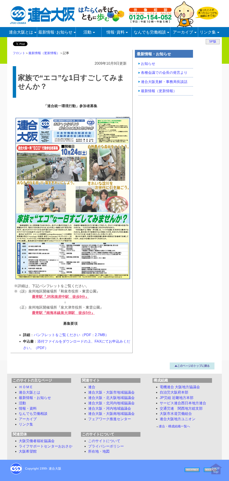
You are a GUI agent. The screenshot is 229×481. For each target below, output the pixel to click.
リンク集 (26, 424)
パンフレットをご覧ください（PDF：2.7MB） (71, 335)
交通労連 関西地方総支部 (181, 408)
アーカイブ (28, 419)
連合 (91, 387)
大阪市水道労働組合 (176, 413)
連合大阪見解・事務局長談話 (164, 82)
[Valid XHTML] (192, 469)
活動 (22, 403)
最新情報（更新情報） (44, 53)
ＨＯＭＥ (26, 387)
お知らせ (148, 64)
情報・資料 (28, 408)
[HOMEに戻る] (67, 23)
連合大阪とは (29, 392)
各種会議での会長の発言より (164, 72)
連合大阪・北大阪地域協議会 (111, 398)
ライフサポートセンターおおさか (45, 446)
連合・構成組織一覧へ (174, 426)
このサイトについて (104, 441)
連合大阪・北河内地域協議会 (111, 403)
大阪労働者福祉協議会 (37, 441)
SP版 (212, 41)
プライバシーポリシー (106, 446)
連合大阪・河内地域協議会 (109, 408)
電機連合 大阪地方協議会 (180, 387)
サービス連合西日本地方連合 (183, 403)
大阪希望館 (28, 451)
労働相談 (33, 413)
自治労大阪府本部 (174, 392)
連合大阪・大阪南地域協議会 (111, 413)
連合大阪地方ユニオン (177, 419)
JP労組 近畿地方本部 (176, 398)
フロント (19, 53)
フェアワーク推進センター (109, 419)
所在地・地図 (99, 451)
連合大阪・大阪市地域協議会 (111, 392)
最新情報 (35, 398)
